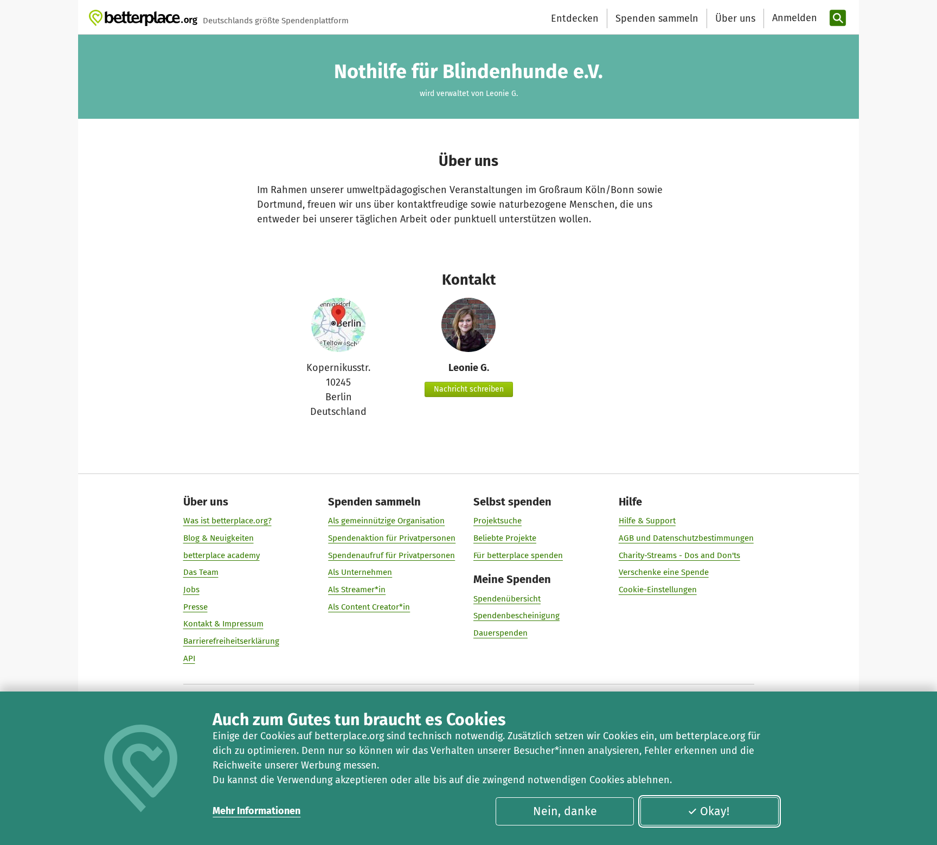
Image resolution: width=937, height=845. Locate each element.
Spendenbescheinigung (516, 615)
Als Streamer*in (357, 589)
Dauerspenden (500, 633)
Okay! (714, 811)
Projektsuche (497, 521)
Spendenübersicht (507, 599)
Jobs (191, 589)
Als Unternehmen (360, 572)
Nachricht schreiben (469, 389)
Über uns (735, 18)
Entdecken (575, 18)
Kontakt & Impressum (223, 624)
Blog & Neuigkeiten (218, 538)
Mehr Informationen (256, 811)
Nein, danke (565, 811)
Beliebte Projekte (504, 538)
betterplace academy (221, 555)
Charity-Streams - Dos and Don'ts (679, 555)
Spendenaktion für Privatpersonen (391, 538)
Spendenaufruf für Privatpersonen (391, 555)
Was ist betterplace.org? (227, 521)
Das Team (201, 572)
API (189, 658)
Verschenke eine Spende (664, 572)
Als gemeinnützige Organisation (386, 521)
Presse (195, 607)
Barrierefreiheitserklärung (231, 641)
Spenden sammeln (656, 18)
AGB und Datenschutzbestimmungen (686, 538)
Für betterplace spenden (518, 555)
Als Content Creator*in (369, 607)
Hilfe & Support (647, 521)
